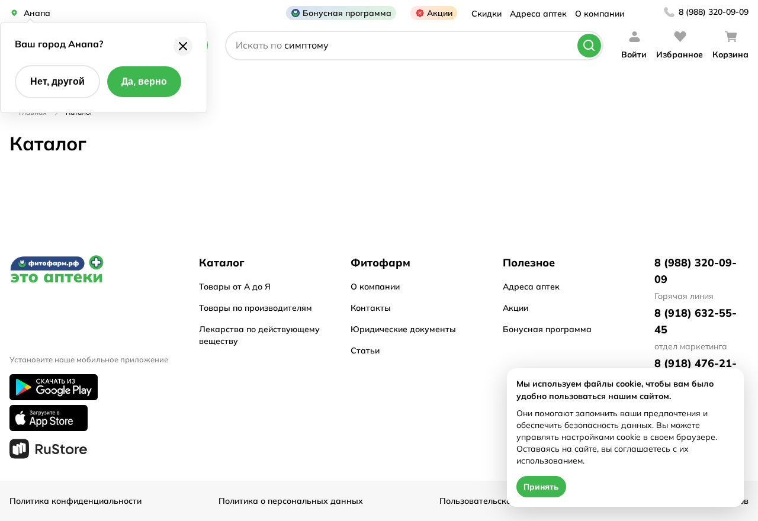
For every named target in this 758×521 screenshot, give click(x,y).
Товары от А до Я (235, 286)
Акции (439, 13)
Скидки (486, 13)
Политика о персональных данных (291, 501)
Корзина (730, 54)
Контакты (371, 308)
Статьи (365, 350)
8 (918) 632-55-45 (695, 321)
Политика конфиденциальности (75, 501)
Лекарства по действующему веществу (259, 335)
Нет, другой (57, 81)
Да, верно (144, 81)
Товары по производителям (255, 308)
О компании (599, 13)
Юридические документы (403, 329)
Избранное (679, 54)
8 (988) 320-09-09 (714, 12)
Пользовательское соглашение (503, 501)
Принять (541, 486)
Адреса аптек (538, 13)
